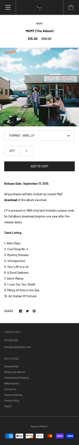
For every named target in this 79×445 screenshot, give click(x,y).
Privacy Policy (11, 400)
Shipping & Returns (14, 371)
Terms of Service (13, 394)
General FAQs (11, 366)
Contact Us (10, 389)
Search (8, 406)
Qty (12, 151)
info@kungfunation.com (17, 347)
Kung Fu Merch (39, 426)
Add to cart (39, 166)
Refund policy (11, 383)
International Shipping (16, 377)
